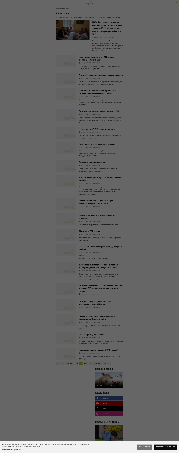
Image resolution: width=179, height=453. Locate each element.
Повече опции (144, 447)
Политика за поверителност (11, 450)
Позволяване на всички (165, 447)
